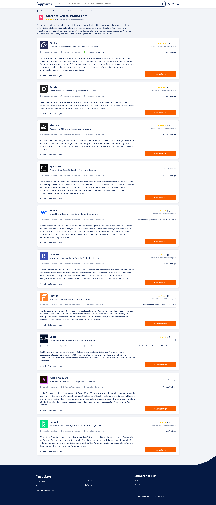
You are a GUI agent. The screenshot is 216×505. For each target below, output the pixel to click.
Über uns (88, 480)
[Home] (38, 11)
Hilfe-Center (139, 485)
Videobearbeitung (61, 11)
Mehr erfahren (160, 74)
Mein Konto (138, 480)
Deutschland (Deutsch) (152, 496)
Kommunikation (46, 11)
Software (88, 485)
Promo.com (74, 11)
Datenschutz (41, 481)
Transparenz (40, 486)
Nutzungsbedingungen (45, 490)
